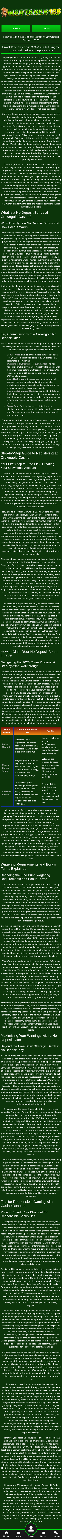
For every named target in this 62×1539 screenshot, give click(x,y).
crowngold (10, 643)
